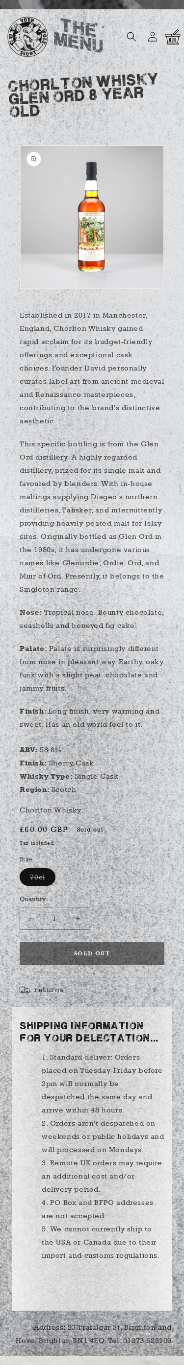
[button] (131, 36)
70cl (42, 879)
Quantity (33, 898)
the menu (78, 37)
